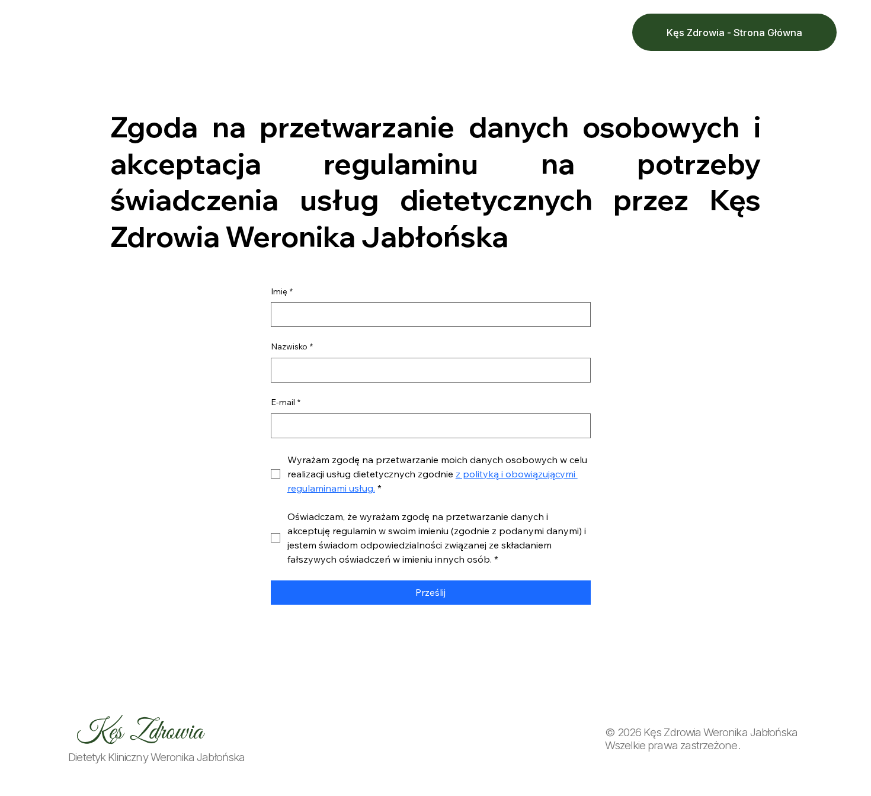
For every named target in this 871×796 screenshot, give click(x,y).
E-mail (285, 402)
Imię (282, 291)
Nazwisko (292, 346)
